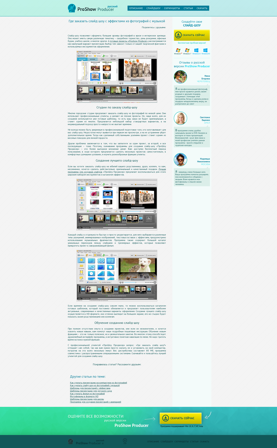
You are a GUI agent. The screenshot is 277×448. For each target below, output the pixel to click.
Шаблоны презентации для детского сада (91, 390)
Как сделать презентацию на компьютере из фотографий (98, 382)
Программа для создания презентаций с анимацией (95, 401)
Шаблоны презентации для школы (87, 399)
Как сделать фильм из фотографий (87, 393)
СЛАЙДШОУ (153, 8)
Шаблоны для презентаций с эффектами (90, 388)
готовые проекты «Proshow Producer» (129, 41)
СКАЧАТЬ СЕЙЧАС (194, 35)
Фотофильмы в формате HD (84, 396)
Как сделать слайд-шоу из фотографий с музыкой (95, 385)
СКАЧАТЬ (202, 8)
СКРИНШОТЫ (172, 8)
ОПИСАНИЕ (136, 8)
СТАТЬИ (188, 8)
